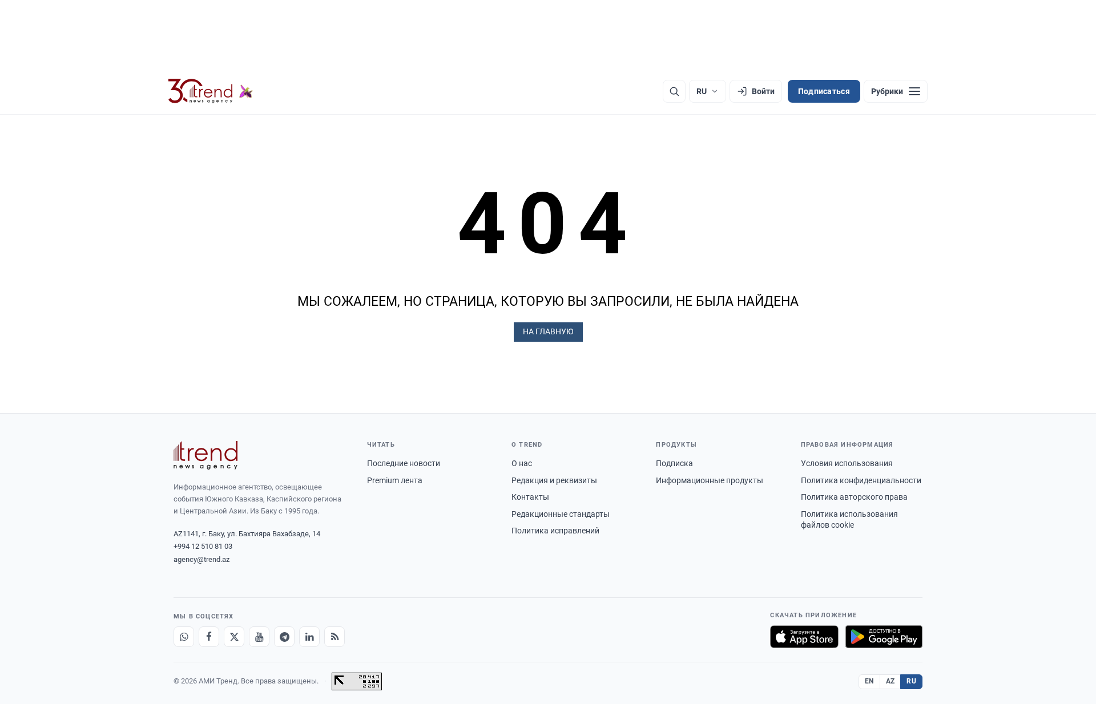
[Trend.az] (210, 91)
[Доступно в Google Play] (883, 636)
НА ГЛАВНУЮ (548, 331)
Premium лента (394, 480)
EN (869, 681)
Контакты (530, 496)
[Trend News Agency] (205, 455)
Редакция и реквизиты (554, 480)
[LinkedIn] (309, 636)
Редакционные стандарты (560, 514)
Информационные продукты (709, 480)
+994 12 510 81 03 (203, 546)
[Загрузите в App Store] (804, 636)
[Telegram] (284, 636)
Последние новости (403, 463)
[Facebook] (209, 636)
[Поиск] (674, 91)
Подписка (674, 463)
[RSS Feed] (334, 636)
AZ (890, 681)
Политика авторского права (854, 496)
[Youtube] (259, 636)
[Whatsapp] (184, 636)
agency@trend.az (201, 559)
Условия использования (847, 463)
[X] (234, 636)
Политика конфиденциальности (861, 480)
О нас (521, 463)
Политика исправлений (555, 530)
